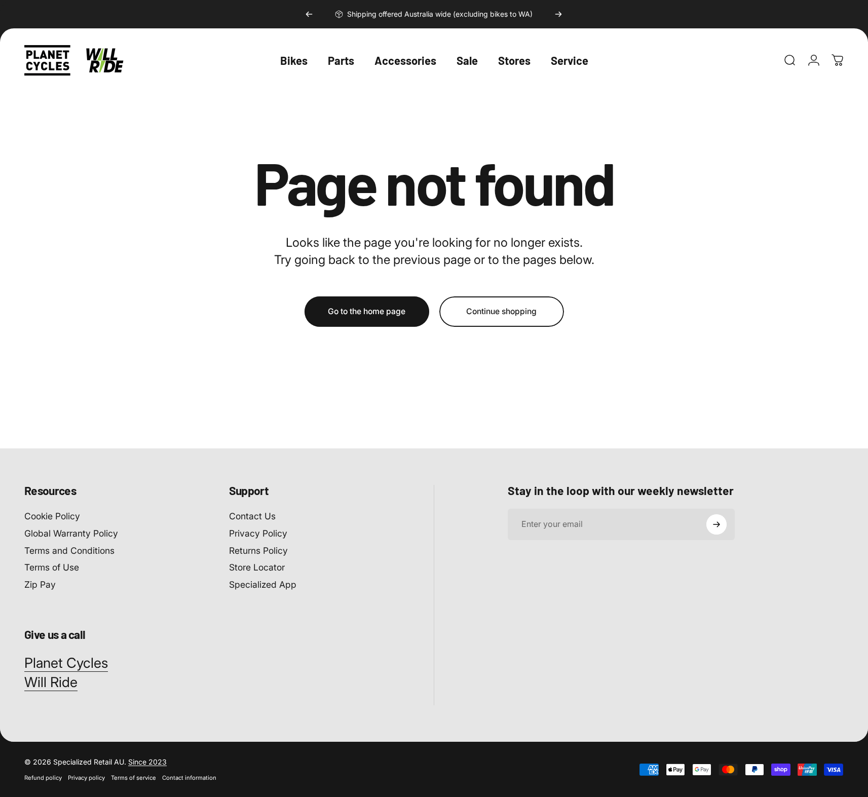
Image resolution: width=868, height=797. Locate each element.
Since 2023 (147, 761)
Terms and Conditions (69, 550)
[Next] (558, 14)
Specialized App (262, 584)
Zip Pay (40, 584)
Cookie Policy (52, 516)
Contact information (189, 777)
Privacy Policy (258, 533)
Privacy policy (86, 777)
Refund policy (43, 777)
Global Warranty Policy (71, 533)
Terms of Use (51, 567)
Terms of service (133, 777)
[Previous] (309, 14)
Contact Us (252, 516)
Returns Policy (258, 550)
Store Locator (257, 567)
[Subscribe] (716, 524)
